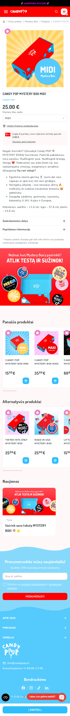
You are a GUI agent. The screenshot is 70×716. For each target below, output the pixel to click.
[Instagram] (31, 688)
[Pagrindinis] (4, 21)
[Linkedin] (46, 688)
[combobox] (35, 118)
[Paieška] (56, 11)
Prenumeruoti (35, 596)
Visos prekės (15, 21)
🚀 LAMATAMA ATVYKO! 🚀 (35, 3)
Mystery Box (31, 21)
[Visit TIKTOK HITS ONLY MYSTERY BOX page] (17, 423)
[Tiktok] (39, 688)
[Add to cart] (26, 381)
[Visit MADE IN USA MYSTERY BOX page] (46, 423)
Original (45, 21)
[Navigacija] (5, 11)
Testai (9, 520)
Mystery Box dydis (13, 112)
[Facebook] (23, 688)
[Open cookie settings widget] (5, 697)
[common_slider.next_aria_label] (63, 275)
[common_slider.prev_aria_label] (7, 275)
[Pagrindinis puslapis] (19, 12)
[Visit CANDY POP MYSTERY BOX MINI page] (17, 343)
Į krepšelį (35, 709)
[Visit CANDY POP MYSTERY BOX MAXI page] (46, 343)
